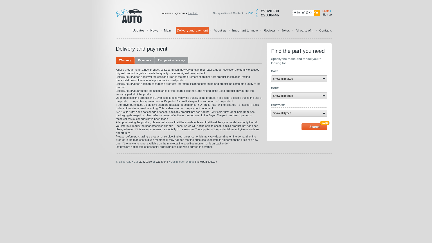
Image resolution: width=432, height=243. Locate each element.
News (154, 30)
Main (167, 30)
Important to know (245, 30)
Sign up (327, 14)
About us (220, 30)
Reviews (270, 30)
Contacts (325, 30)
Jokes (285, 30)
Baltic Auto (129, 16)
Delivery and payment (192, 30)
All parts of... (304, 30)
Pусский (180, 13)
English (193, 13)
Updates (138, 30)
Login (325, 11)
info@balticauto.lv (206, 161)
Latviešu (166, 13)
